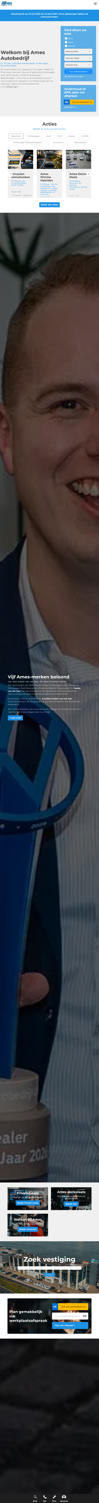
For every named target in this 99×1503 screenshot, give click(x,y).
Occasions (17, 195)
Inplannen (68, 107)
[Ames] (6, 3)
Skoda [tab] (72, 136)
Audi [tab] (48, 136)
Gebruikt (71, 46)
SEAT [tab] (59, 136)
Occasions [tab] (58, 142)
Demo (70, 39)
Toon (78, 72)
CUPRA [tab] (84, 136)
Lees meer (16, 718)
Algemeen (27, 195)
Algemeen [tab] (16, 136)
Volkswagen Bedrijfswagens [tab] (27, 142)
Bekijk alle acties (49, 205)
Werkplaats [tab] (80, 142)
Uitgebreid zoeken (74, 76)
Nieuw (70, 42)
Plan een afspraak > (65, 1325)
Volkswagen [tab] (34, 136)
